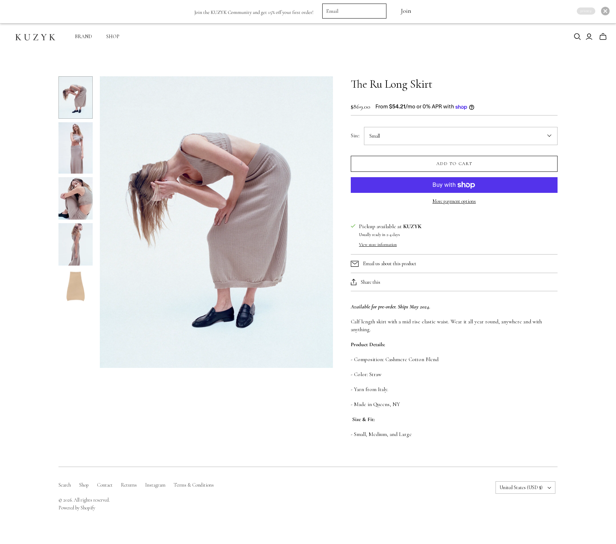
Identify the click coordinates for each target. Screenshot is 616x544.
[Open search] (577, 36)
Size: (355, 136)
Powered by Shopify (76, 508)
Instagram (155, 485)
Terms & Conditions (194, 485)
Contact (105, 485)
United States (521, 487)
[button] (605, 11)
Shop (84, 485)
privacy (586, 11)
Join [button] (406, 11)
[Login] (589, 37)
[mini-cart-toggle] (603, 37)
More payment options (454, 201)
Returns (129, 485)
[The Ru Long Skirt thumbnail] (75, 97)
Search (64, 485)
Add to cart (454, 163)
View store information (378, 244)
